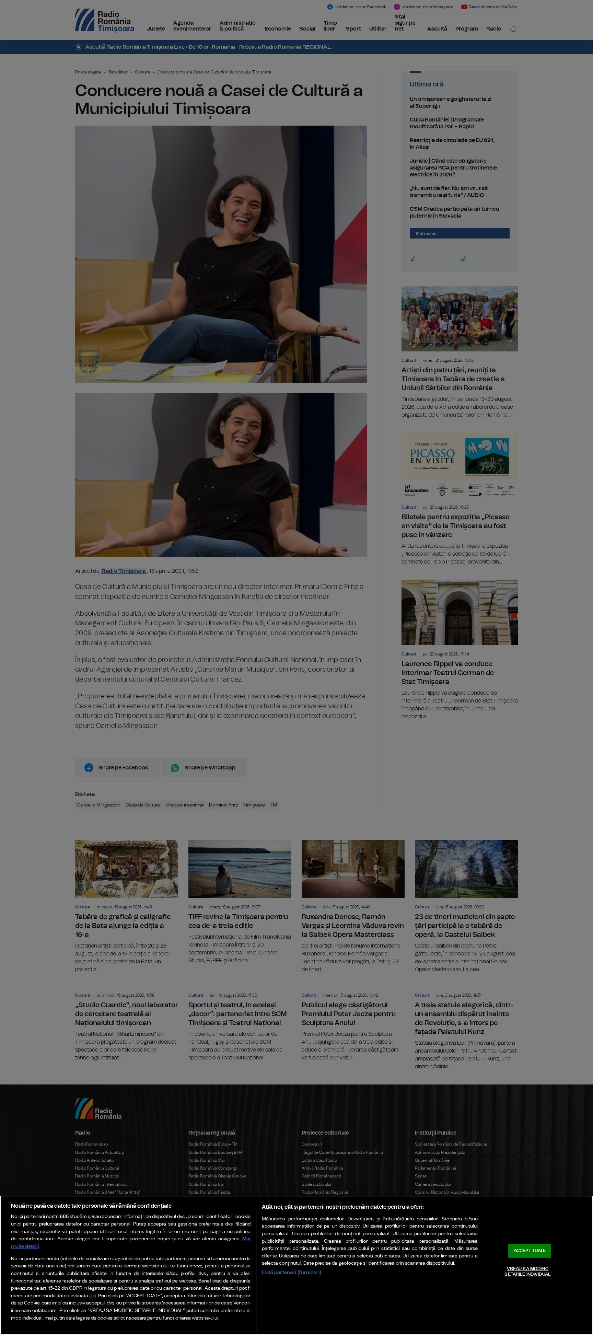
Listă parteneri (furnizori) (291, 1272)
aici (92, 1296)
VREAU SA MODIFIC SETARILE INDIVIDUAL (527, 1272)
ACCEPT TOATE (530, 1251)
